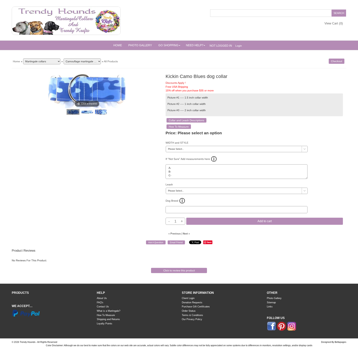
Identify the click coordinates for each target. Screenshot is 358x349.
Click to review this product (179, 270)
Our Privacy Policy (192, 319)
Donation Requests (192, 302)
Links (270, 306)
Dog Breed (172, 200)
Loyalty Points (104, 323)
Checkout (336, 61)
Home (117, 45)
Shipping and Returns (108, 319)
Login (238, 45)
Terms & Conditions (192, 315)
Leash (169, 184)
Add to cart (264, 221)
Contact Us (103, 306)
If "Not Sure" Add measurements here (188, 158)
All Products (111, 61)
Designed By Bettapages (333, 342)
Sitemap (271, 302)
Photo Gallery (140, 45)
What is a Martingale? (108, 310)
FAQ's (100, 302)
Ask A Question (155, 242)
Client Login (188, 298)
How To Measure (179, 126)
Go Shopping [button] (168, 45)
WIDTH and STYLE (177, 142)
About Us (102, 298)
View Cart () (333, 23)
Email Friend (176, 242)
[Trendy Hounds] (66, 19)
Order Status (189, 310)
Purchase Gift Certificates (196, 306)
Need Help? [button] (194, 45)
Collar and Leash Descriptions (186, 120)
